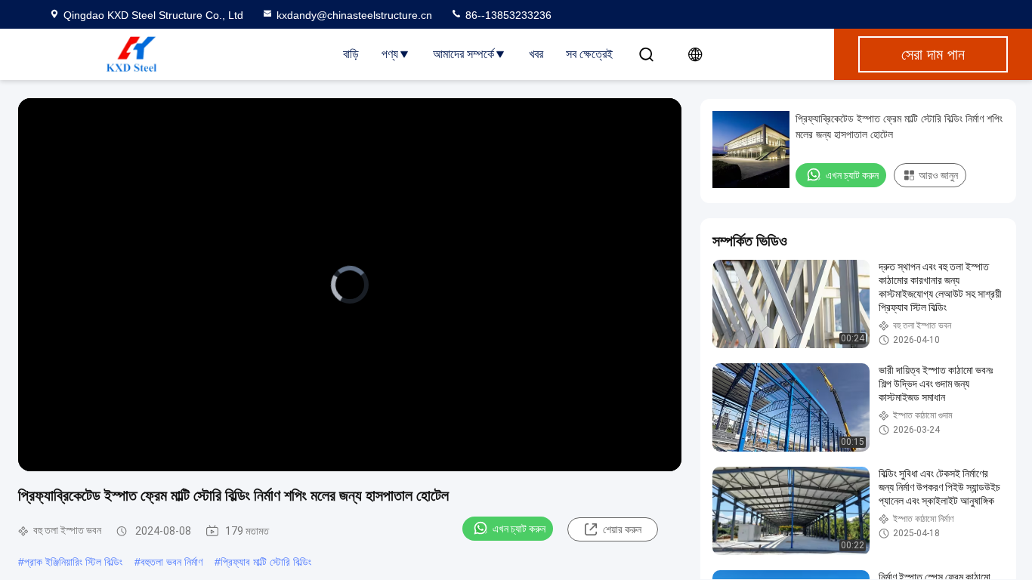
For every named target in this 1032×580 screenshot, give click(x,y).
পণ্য (390, 54)
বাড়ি (351, 54)
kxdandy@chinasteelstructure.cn (354, 15)
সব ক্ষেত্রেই (589, 54)
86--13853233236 (507, 15)
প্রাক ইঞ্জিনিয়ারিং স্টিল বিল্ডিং (73, 562)
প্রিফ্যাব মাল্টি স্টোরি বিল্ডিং (266, 562)
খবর (536, 54)
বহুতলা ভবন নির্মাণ (171, 562)
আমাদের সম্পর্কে (463, 54)
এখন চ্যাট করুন (519, 529)
